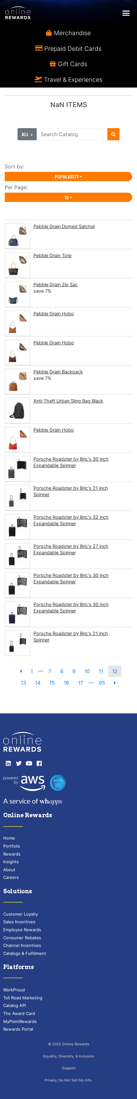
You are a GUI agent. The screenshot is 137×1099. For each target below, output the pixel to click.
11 (101, 671)
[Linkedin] (8, 763)
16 (66, 683)
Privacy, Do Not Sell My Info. (68, 1080)
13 (23, 683)
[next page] (115, 682)
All (26, 134)
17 (80, 683)
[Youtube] (29, 763)
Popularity (67, 176)
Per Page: (18, 187)
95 (102, 683)
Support (69, 1068)
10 (87, 671)
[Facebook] (39, 763)
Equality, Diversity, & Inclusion (68, 1056)
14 (37, 683)
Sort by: (16, 166)
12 (115, 671)
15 (67, 197)
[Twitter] (18, 763)
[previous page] (20, 671)
